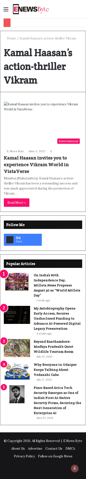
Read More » (16, 203)
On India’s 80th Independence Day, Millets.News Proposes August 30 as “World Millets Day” (57, 285)
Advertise (35, 449)
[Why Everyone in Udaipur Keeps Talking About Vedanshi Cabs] (17, 371)
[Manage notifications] (75, 468)
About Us (18, 449)
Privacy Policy (24, 456)
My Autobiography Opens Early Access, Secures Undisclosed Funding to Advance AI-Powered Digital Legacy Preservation (57, 318)
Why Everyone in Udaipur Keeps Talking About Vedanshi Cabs (55, 369)
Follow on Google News (55, 456)
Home (11, 38)
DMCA (70, 449)
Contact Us (53, 449)
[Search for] (80, 11)
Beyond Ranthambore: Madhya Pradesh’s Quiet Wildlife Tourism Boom (53, 346)
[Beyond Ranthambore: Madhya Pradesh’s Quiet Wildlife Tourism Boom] (17, 348)
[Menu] (6, 11)
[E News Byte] (31, 9)
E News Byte (15, 151)
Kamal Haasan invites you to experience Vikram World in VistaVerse (36, 164)
